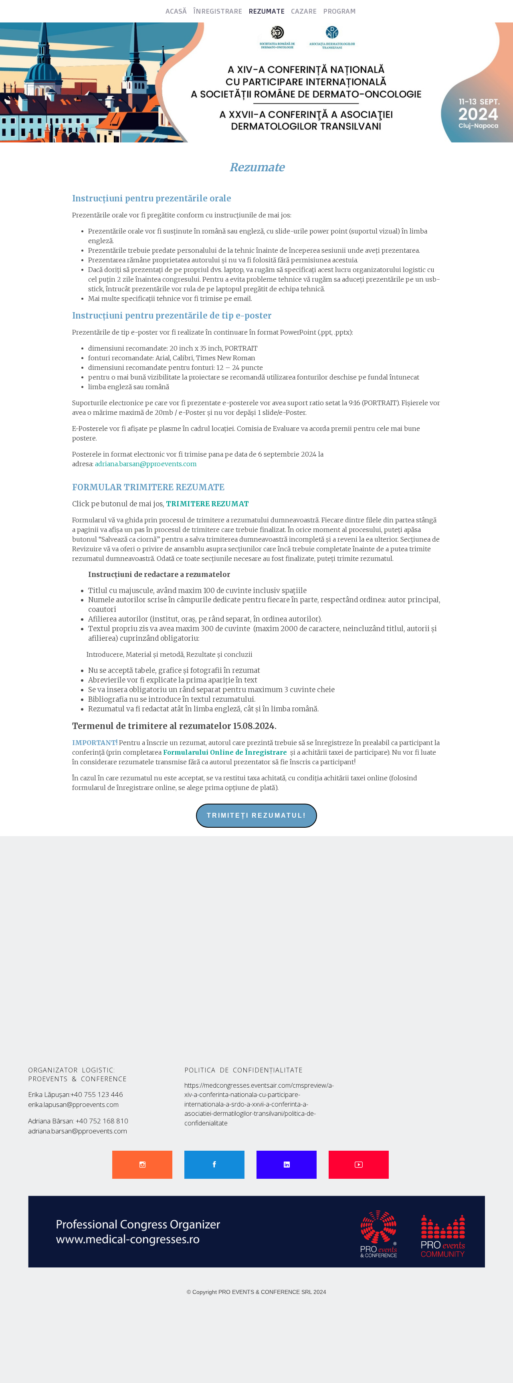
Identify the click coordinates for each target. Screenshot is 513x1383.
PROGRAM (339, 11)
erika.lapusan (73, 1104)
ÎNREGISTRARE (217, 11)
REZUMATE (266, 11)
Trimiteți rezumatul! (256, 815)
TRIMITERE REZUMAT (207, 504)
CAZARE (304, 11)
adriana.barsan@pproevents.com (146, 464)
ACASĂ (176, 11)
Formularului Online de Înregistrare (225, 752)
